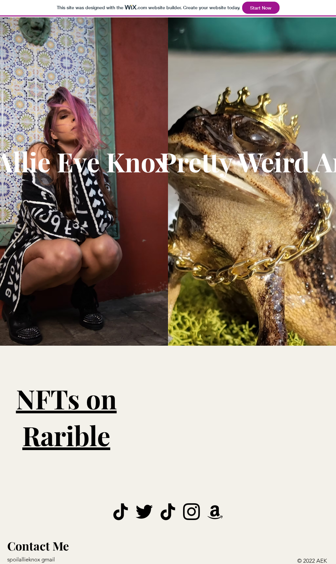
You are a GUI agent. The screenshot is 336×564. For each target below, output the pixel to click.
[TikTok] (120, 511)
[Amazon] (215, 511)
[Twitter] (144, 511)
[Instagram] (191, 511)
